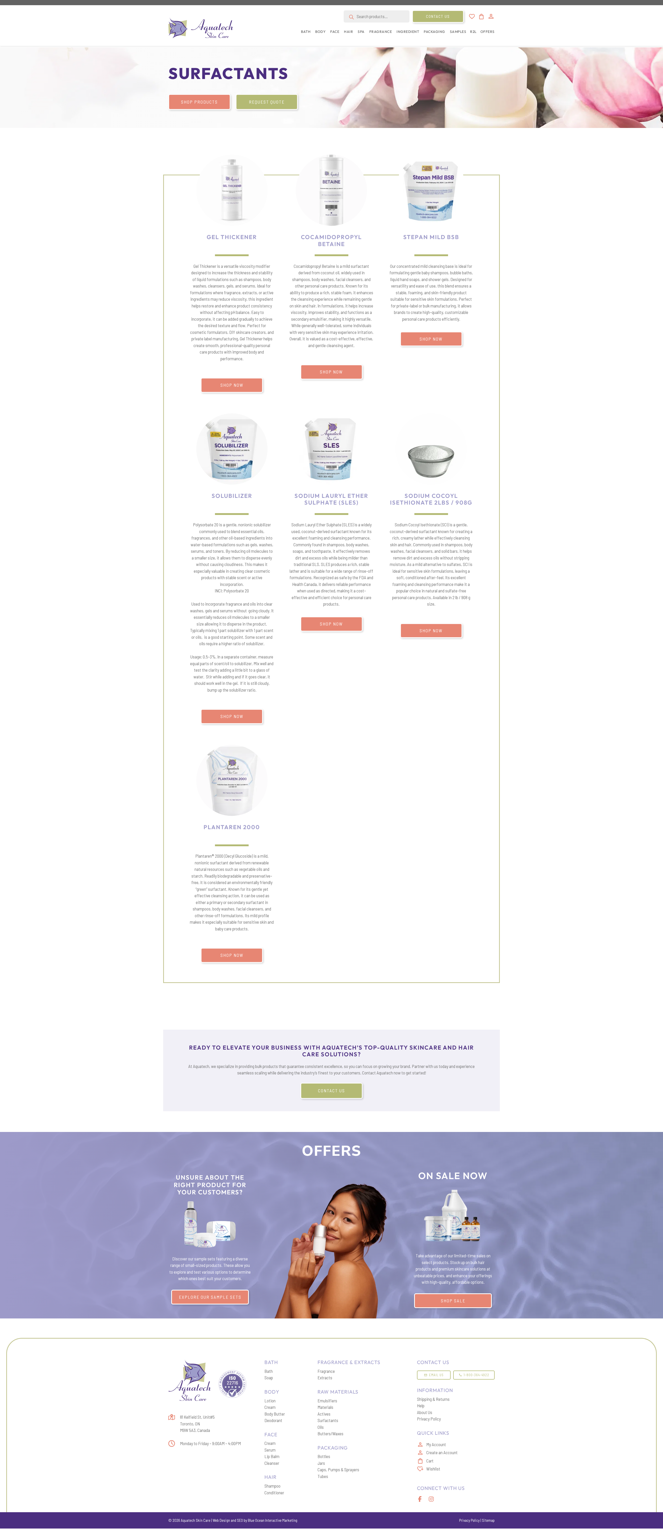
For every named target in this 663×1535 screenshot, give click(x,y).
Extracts (325, 1377)
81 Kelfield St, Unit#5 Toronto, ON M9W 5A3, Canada (197, 1423)
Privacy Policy (429, 1418)
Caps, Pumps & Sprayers (338, 1469)
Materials (325, 1407)
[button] (305, 34)
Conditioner (274, 1492)
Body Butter (274, 1413)
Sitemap (488, 1520)
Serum (270, 1449)
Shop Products (199, 101)
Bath (268, 1371)
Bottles (324, 1456)
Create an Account (442, 1452)
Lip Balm (271, 1456)
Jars (321, 1463)
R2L (473, 31)
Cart (430, 1460)
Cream (270, 1407)
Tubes (323, 1476)
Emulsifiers (327, 1400)
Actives (324, 1413)
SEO (240, 1520)
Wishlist (433, 1468)
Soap (268, 1377)
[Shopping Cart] (481, 16)
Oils (321, 1427)
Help (420, 1405)
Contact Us (438, 16)
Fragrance (326, 1371)
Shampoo (272, 1485)
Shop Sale (453, 1300)
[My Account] (491, 16)
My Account (436, 1444)
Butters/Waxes (330, 1433)
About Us (424, 1412)
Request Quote (267, 101)
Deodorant (273, 1420)
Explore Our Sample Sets (210, 1297)
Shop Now (231, 385)
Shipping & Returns (433, 1399)
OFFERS (487, 31)
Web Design (221, 1520)
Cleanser (271, 1463)
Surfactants (328, 1420)
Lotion (270, 1400)
